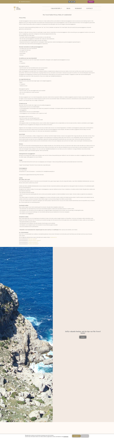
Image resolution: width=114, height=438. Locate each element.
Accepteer (76, 436)
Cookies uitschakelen (33, 243)
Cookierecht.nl (53, 237)
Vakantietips (55, 8)
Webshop (78, 8)
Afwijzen (85, 436)
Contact (89, 8)
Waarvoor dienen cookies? (34, 240)
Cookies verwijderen (33, 242)
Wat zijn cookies (32, 239)
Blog (68, 8)
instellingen (65, 436)
